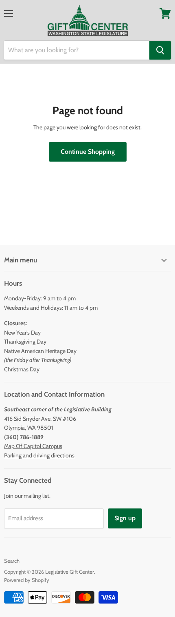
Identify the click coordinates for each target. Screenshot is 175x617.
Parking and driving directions (39, 455)
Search (12, 560)
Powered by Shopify (26, 580)
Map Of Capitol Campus (33, 446)
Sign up (125, 518)
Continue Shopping (88, 151)
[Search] (160, 50)
